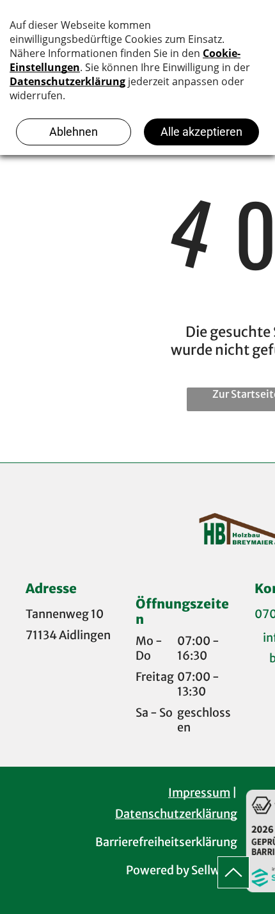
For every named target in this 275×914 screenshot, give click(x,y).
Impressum (199, 792)
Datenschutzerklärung (176, 813)
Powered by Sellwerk (181, 870)
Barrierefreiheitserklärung (166, 842)
